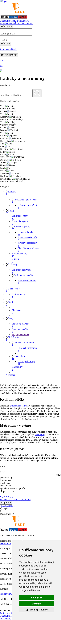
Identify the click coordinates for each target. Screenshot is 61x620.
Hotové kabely (20, 357)
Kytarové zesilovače (27, 238)
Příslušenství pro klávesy (24, 201)
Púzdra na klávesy (20, 325)
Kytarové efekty (19, 255)
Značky (3, 21)
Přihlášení (6, 26)
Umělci (18, 21)
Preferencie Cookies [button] (9, 613)
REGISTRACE (9, 55)
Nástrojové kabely (26, 362)
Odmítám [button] (36, 603)
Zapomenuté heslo (8, 49)
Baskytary (11, 265)
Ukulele (15, 260)
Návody (17, 23)
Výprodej (10, 375)
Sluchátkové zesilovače (29, 249)
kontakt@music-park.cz (11, 594)
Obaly (10, 319)
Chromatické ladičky (27, 349)
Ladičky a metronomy (23, 344)
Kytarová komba (25, 233)
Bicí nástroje (13, 290)
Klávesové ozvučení (27, 206)
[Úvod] (3, 1)
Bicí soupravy (18, 295)
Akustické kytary (20, 222)
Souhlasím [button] (36, 597)
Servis (24, 21)
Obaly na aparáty (20, 330)
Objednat (6, 502)
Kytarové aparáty (21, 228)
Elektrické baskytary (21, 271)
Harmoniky (17, 368)
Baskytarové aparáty (22, 276)
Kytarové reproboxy (27, 244)
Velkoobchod (27, 23)
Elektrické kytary (20, 217)
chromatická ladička (19, 405)
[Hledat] (36, 93)
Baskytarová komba (27, 281)
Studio (10, 303)
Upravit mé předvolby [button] (37, 609)
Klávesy (11, 192)
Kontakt (9, 23)
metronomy (40, 434)
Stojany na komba (20, 334)
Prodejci (11, 21)
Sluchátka (16, 311)
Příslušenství (13, 338)
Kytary (10, 211)
